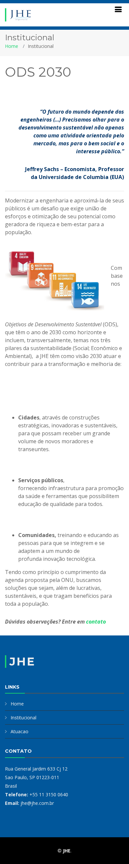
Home (11, 46)
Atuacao (19, 731)
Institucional (23, 717)
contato (96, 621)
